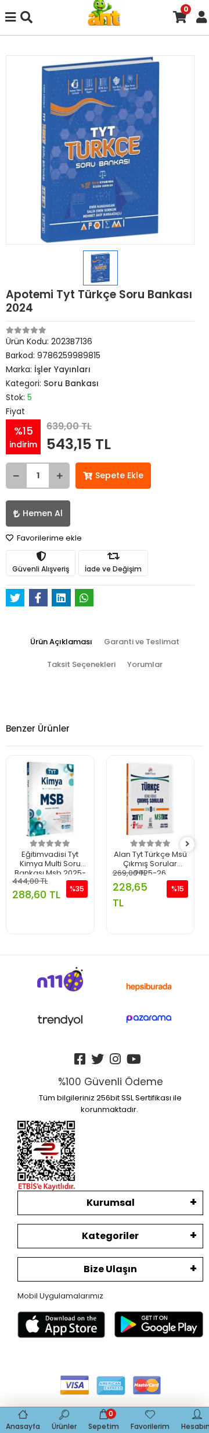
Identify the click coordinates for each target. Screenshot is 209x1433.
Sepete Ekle (119, 475)
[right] (187, 844)
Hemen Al (43, 513)
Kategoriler (110, 1236)
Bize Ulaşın (110, 1269)
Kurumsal (111, 1202)
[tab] (61, 642)
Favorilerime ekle (48, 537)
